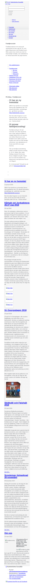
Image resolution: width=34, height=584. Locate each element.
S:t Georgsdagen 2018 (15, 310)
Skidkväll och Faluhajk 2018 (15, 404)
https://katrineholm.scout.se (16, 112)
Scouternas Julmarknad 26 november (16, 476)
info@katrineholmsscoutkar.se (18, 571)
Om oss (8, 533)
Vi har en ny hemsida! (15, 181)
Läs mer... (7, 472)
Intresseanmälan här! (20, 166)
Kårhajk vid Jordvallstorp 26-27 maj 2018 (17, 204)
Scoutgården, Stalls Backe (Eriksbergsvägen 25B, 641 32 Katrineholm (17, 575)
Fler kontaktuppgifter (15, 578)
